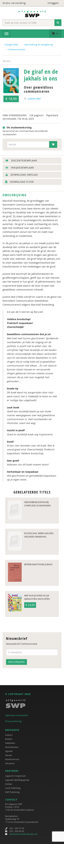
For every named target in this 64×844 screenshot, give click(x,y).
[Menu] (6, 34)
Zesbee (8, 784)
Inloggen (53, 3)
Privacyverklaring (13, 721)
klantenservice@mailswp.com (23, 834)
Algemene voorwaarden (16, 715)
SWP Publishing (12, 792)
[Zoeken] (57, 22)
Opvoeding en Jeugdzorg (38, 44)
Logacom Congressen (15, 775)
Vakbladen (10, 743)
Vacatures (10, 763)
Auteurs (9, 735)
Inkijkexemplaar (22, 167)
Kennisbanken (11, 747)
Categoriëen (11, 44)
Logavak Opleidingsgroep (17, 780)
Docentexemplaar (23, 160)
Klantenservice (12, 759)
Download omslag (24, 174)
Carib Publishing (12, 788)
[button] (55, 33)
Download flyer (21, 181)
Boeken (8, 739)
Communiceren (16, 49)
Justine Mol (34, 98)
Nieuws (8, 755)
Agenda (8, 751)
